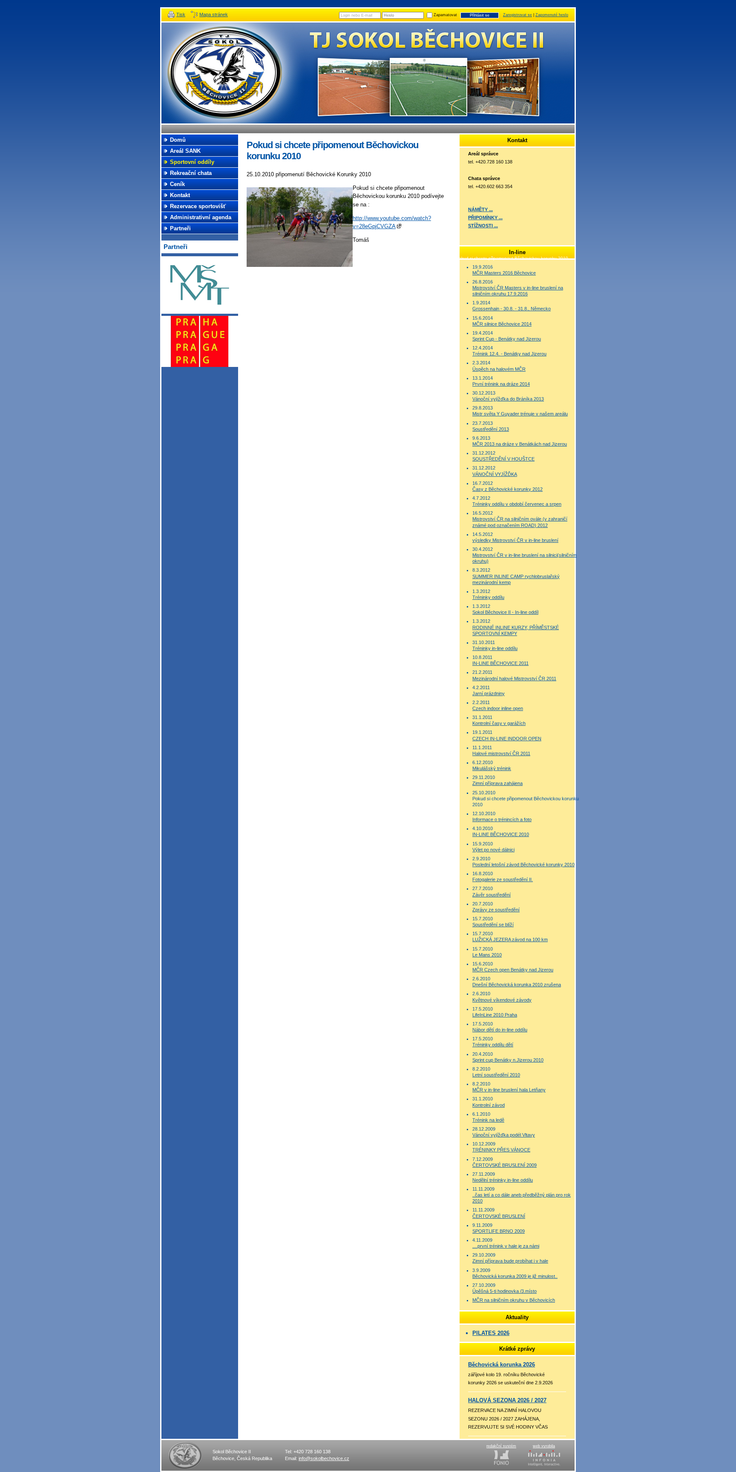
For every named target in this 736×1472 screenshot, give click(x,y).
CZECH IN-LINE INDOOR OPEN (506, 738)
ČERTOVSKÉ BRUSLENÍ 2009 (504, 1165)
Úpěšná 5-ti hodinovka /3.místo (504, 1291)
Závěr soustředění (491, 894)
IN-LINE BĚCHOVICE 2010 (500, 834)
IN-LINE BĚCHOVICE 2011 (500, 663)
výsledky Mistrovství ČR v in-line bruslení (515, 540)
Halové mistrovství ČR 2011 (501, 753)
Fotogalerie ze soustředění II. (502, 879)
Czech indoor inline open (497, 708)
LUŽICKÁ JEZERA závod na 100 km (510, 939)
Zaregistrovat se (517, 15)
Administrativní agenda (200, 217)
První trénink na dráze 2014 (501, 384)
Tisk (180, 14)
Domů (178, 140)
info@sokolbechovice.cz (324, 1458)
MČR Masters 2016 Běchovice (504, 272)
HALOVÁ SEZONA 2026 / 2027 (507, 1400)
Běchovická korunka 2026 (501, 1364)
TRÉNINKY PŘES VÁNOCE (501, 1149)
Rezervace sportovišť (198, 206)
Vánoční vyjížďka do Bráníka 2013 (508, 398)
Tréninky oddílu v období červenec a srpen (516, 504)
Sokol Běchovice (227, 73)
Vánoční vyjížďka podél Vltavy (503, 1134)
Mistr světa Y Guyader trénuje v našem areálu (520, 413)
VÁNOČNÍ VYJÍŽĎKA (494, 474)
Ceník (177, 184)
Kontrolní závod (488, 1105)
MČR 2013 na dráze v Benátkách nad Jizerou (519, 444)
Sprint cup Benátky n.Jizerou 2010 (507, 1059)
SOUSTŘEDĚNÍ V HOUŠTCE (503, 458)
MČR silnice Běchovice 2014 (502, 323)
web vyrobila (544, 1446)
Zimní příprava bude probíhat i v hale (510, 1260)
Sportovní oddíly (417, 258)
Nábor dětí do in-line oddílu (499, 1029)
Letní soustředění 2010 (496, 1074)
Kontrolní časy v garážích (499, 723)
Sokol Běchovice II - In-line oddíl (505, 612)
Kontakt (180, 195)
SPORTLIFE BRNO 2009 (498, 1231)
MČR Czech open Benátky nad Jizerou (512, 969)
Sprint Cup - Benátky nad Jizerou (506, 338)
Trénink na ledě (488, 1120)
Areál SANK (185, 151)
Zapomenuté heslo (551, 15)
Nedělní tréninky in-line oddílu (502, 1180)
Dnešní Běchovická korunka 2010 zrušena (516, 984)
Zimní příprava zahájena (497, 783)
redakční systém (501, 1446)
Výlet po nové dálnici (493, 849)
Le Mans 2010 (487, 954)
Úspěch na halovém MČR (499, 369)
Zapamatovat (445, 15)
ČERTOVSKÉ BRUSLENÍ (498, 1216)
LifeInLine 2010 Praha (494, 1014)
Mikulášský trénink (491, 768)
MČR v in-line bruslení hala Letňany (509, 1089)
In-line (445, 258)
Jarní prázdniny (488, 693)
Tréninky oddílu (488, 597)
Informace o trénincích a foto (502, 819)
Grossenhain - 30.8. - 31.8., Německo (511, 308)
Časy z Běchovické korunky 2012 (507, 489)
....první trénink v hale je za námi (505, 1246)
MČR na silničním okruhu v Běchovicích (513, 1300)
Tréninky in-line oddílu (495, 648)
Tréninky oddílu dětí (492, 1044)
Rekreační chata (191, 173)
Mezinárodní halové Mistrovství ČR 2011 (514, 678)
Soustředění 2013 (490, 429)
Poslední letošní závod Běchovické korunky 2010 (523, 864)
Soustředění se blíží (493, 924)
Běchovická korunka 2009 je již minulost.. (515, 1276)
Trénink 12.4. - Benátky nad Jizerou (509, 353)
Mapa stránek (213, 14)
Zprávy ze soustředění (496, 909)
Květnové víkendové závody (502, 999)
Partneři (180, 228)
